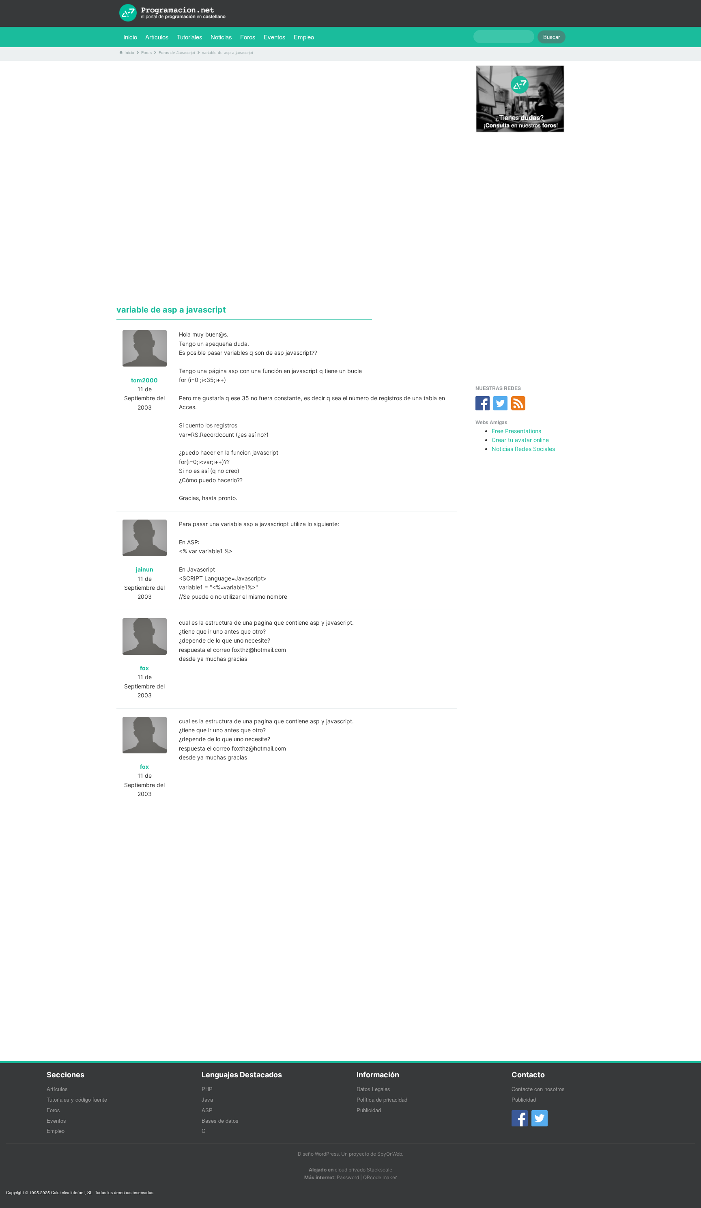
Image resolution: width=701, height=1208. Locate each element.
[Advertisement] (286, 124)
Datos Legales (373, 1089)
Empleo (304, 36)
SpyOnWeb (389, 1154)
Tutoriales (191, 36)
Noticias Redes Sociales (523, 448)
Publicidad (369, 1110)
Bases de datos (220, 1120)
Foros (248, 36)
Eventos (275, 36)
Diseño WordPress (318, 1154)
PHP (207, 1089)
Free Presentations (516, 430)
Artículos (157, 36)
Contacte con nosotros (538, 1089)
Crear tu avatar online (520, 439)
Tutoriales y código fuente (77, 1099)
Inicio (130, 36)
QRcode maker (380, 1177)
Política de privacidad (382, 1099)
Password (348, 1177)
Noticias (221, 36)
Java (207, 1099)
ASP (207, 1110)
